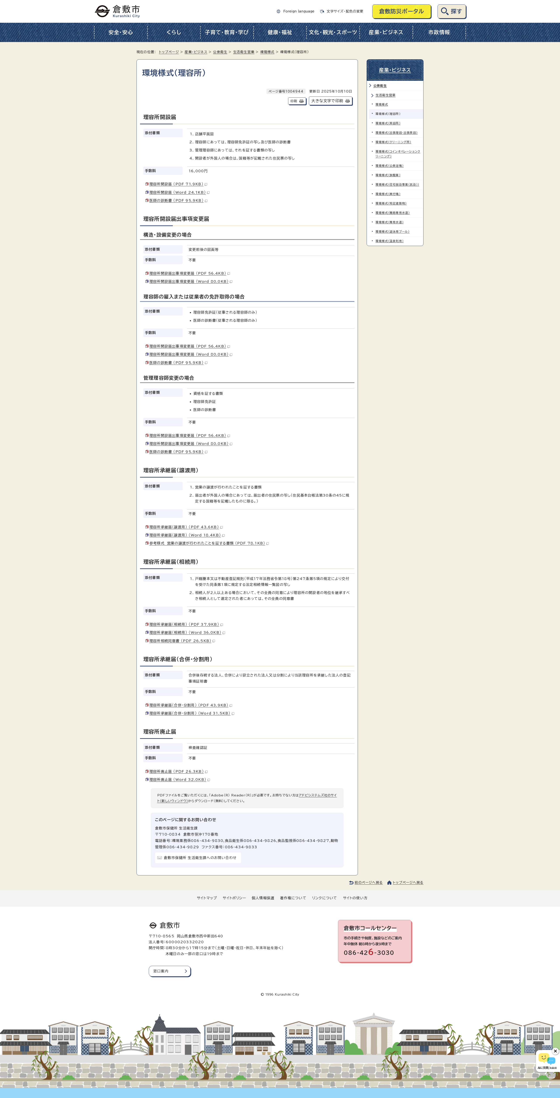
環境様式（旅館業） (388, 175)
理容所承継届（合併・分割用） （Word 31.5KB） (190, 713)
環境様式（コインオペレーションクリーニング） (398, 154)
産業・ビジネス (386, 32)
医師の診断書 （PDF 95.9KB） (176, 200)
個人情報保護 (263, 898)
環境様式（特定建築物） (391, 203)
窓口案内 (160, 971)
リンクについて (324, 898)
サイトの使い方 (355, 898)
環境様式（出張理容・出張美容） (397, 132)
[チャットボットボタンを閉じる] (555, 1051)
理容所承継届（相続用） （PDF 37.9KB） (184, 624)
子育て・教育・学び (227, 32)
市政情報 (439, 32)
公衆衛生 (220, 52)
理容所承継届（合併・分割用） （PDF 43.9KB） (188, 705)
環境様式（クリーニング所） (393, 142)
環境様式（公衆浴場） (390, 165)
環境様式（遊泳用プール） (393, 231)
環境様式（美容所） (388, 123)
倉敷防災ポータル (401, 11)
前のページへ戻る (369, 882)
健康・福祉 (280, 32)
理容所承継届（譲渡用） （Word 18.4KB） (185, 535)
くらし (173, 32)
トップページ (169, 52)
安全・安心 (120, 32)
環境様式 (267, 52)
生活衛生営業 (243, 52)
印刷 (293, 101)
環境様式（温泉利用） (390, 241)
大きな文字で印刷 (327, 101)
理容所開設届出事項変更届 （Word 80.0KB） (189, 281)
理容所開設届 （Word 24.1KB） (177, 192)
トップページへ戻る (408, 882)
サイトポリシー (234, 898)
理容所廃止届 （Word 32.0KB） (177, 779)
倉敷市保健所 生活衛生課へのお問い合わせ (200, 857)
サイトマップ (207, 898)
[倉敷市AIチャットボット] (547, 1061)
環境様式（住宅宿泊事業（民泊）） (397, 184)
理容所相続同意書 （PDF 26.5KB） (180, 641)
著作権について (293, 898)
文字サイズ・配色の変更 (345, 11)
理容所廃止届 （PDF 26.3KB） (176, 771)
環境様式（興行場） (388, 194)
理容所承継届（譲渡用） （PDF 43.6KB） (184, 527)
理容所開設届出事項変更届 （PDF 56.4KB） (187, 273)
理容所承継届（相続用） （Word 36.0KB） (185, 632)
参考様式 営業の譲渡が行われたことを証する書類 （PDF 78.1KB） (207, 543)
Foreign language (298, 11)
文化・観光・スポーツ (333, 32)
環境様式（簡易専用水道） (393, 212)
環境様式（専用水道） (390, 222)
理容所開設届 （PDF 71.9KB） (176, 184)
